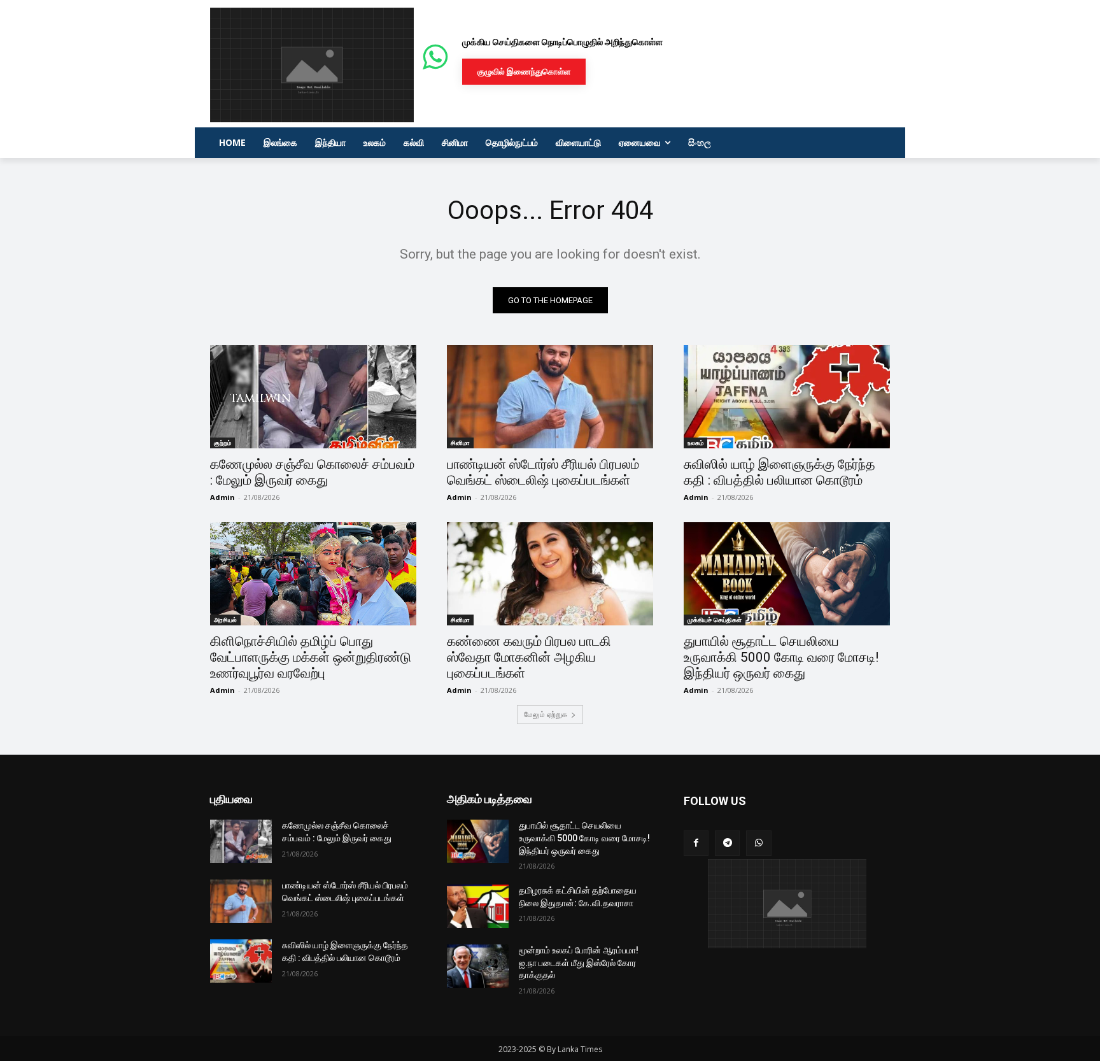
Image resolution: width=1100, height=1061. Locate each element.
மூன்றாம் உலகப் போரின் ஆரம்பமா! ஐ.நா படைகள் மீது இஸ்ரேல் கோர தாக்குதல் (578, 962)
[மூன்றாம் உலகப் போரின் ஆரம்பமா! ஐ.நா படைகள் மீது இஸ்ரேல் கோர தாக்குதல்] (478, 966)
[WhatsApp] (758, 842)
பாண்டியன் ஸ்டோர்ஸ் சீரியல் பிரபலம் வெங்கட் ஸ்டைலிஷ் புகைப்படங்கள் (543, 472)
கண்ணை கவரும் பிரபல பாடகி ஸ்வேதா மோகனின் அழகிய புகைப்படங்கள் (529, 657)
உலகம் (695, 442)
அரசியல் (225, 619)
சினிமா (460, 442)
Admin (222, 497)
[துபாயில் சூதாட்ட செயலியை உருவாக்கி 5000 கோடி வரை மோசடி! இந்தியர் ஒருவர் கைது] (787, 573)
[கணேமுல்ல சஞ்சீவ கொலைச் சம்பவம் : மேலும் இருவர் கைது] (313, 396)
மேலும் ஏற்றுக (545, 714)
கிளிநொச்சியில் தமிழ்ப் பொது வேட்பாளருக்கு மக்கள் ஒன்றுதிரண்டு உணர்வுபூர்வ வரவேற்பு (310, 657)
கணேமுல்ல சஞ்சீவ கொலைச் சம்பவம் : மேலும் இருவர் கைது (312, 472)
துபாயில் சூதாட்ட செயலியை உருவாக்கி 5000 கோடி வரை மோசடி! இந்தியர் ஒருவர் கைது (781, 657)
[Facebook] (696, 842)
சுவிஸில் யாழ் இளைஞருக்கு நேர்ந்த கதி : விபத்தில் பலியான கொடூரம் (779, 472)
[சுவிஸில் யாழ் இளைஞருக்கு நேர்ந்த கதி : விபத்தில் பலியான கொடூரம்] (787, 396)
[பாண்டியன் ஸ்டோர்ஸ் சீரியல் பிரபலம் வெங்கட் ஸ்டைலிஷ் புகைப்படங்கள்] (550, 396)
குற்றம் (222, 442)
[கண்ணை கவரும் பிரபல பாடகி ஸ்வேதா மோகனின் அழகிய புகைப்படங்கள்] (550, 573)
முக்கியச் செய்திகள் (715, 619)
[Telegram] (727, 842)
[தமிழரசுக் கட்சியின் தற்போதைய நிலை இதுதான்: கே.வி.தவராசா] (478, 906)
